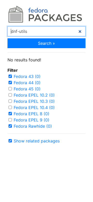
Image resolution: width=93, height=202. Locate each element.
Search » (46, 43)
